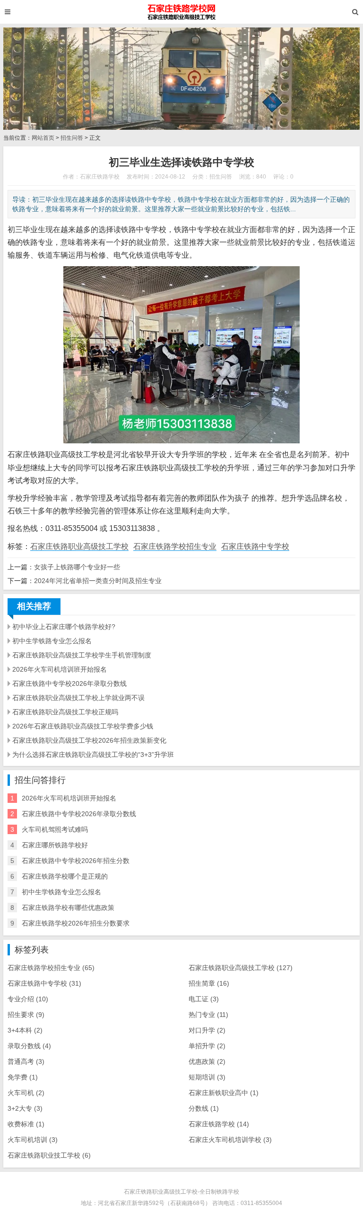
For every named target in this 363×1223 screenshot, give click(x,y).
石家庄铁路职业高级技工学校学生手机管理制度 (81, 655)
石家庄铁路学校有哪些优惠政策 (68, 907)
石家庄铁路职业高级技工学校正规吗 (65, 712)
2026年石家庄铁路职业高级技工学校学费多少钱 (82, 726)
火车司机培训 (33, 1139)
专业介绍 (28, 999)
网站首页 (43, 138)
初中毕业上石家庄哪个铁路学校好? (63, 626)
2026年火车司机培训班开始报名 (59, 669)
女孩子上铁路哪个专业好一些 (77, 567)
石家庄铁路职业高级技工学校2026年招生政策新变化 (89, 740)
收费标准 (26, 1124)
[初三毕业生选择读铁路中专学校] (181, 11)
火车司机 (26, 1093)
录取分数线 (29, 1046)
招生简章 (209, 983)
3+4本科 (25, 1030)
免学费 (23, 1077)
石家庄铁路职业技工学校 (49, 1155)
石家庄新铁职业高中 (224, 1093)
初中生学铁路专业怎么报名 (52, 641)
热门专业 (208, 1014)
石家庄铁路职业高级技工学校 (79, 546)
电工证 (204, 999)
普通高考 (26, 1061)
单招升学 (207, 1046)
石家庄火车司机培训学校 (230, 1139)
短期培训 (207, 1077)
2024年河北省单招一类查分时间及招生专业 (98, 581)
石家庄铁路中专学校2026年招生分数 (76, 860)
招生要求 (26, 1014)
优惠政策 (207, 1061)
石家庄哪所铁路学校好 (55, 845)
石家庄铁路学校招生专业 (174, 546)
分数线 (204, 1108)
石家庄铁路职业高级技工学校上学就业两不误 (78, 697)
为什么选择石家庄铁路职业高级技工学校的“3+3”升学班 (93, 754)
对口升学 (207, 1030)
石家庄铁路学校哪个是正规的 (65, 876)
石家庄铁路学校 (219, 1124)
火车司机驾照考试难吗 (55, 829)
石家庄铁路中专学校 (255, 546)
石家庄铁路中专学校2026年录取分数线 (69, 683)
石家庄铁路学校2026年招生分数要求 (76, 923)
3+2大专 (25, 1108)
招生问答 (71, 138)
